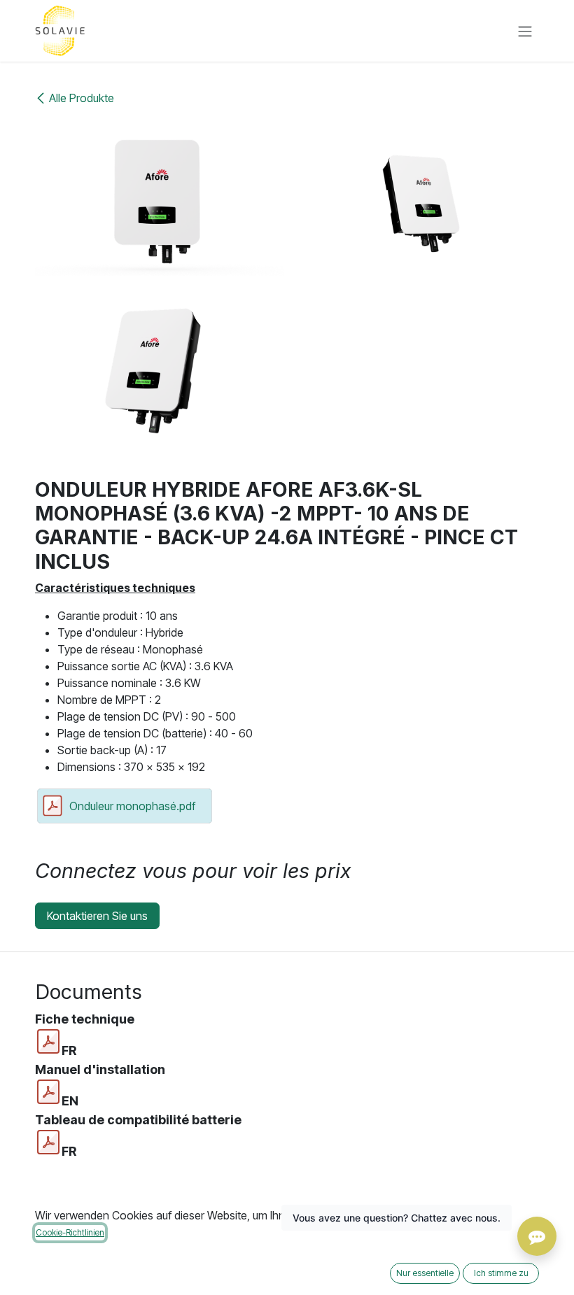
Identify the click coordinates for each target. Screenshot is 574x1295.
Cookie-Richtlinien (70, 1232)
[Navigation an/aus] (525, 30)
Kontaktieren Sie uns (97, 916)
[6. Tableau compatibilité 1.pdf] (48, 1142)
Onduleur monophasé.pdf (132, 806)
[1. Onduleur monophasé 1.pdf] (48, 1041)
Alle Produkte (81, 98)
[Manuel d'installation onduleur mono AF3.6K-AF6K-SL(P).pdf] (48, 1092)
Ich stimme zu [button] (501, 1273)
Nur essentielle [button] (425, 1273)
